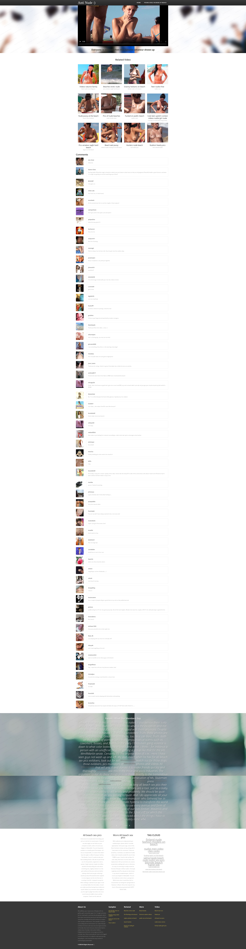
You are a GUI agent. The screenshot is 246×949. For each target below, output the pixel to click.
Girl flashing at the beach (130, 914)
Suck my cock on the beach (114, 919)
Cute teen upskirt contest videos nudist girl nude (158, 117)
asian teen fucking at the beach (153, 869)
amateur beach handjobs (88, 767)
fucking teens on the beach (153, 856)
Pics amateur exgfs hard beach (88, 146)
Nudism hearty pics (157, 145)
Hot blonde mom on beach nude (114, 911)
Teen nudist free (157, 86)
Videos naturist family (88, 86)
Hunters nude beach (134, 145)
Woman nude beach (102, 770)
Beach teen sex (159, 910)
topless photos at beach (130, 918)
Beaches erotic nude (111, 86)
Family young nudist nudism (114, 915)
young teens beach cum (158, 871)
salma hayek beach (154, 858)
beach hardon (127, 922)
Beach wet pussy (111, 145)
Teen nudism (112, 922)
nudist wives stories (160, 922)
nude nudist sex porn (154, 860)
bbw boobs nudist (147, 871)
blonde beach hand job (154, 863)
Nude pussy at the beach (88, 116)
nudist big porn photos (105, 784)
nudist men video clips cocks (153, 849)
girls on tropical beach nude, (128, 760)
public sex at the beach (145, 918)
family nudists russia (154, 853)
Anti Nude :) (86, 3)
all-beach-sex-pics (159, 918)
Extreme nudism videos (145, 914)
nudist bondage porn (154, 867)
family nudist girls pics (161, 925)
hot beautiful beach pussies (139, 780)
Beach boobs (142, 910)
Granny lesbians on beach (134, 86)
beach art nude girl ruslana (129, 926)
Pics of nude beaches (111, 116)
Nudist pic (157, 914)
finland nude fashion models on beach (153, 841)
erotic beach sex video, (161, 780)
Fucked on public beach (134, 116)
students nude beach (115, 780)
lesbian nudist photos (129, 763)
